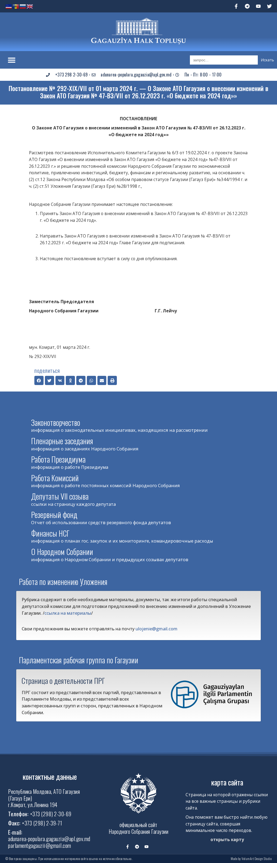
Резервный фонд (54, 514)
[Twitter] (269, 6)
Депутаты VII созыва (59, 496)
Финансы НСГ (50, 533)
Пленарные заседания (62, 440)
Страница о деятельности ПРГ (63, 680)
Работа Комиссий (55, 477)
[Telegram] (247, 6)
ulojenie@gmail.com (156, 628)
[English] (30, 6)
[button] (11, 60)
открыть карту (227, 839)
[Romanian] (15, 6)
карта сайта (227, 782)
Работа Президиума (58, 459)
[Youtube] (258, 6)
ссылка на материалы (67, 613)
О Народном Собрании (62, 551)
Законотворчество (55, 422)
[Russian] (23, 6)
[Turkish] (8, 6)
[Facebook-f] (236, 6)
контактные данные (50, 776)
